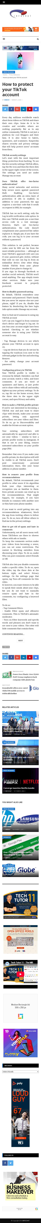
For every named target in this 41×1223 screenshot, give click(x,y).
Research (6, 837)
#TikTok (6, 647)
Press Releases (8, 72)
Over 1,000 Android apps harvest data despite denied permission (18, 853)
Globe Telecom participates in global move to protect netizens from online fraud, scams (20, 869)
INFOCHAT (26, 1221)
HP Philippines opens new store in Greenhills (18, 758)
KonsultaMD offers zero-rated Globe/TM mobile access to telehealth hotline (15, 691)
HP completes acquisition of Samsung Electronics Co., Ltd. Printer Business (20, 824)
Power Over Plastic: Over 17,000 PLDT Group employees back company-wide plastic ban (26, 677)
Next (20, 641)
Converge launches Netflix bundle (18, 788)
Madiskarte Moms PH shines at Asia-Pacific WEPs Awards (20, 730)
